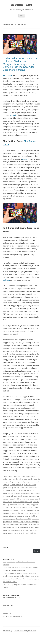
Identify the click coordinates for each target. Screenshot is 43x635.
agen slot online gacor (19, 479)
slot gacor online (30, 510)
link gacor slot (16, 496)
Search (5, 548)
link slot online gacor (28, 496)
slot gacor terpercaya (10, 516)
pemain (25, 159)
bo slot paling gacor (26, 482)
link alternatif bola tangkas (12, 616)
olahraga (6, 280)
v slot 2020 (27, 530)
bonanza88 (7, 613)
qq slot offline (16, 499)
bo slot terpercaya (16, 485)
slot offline (33, 516)
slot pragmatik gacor (15, 530)
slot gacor (17, 507)
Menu (21, 15)
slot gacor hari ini (28, 507)
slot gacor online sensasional (28, 513)
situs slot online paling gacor (28, 505)
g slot (9, 487)
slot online (14, 115)
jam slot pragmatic (24, 493)
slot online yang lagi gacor (21, 527)
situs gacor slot (27, 499)
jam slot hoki (12, 493)
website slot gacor (14, 533)
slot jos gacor (24, 516)
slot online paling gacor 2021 (20, 524)
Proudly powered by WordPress (25, 631)
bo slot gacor (33, 479)
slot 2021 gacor (8, 507)
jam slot (26, 490)
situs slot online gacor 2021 (22, 502)
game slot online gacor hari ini (23, 487)
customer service (32, 476)
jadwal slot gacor (17, 490)
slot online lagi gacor (20, 522)
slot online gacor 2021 (23, 519)
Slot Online (7, 75)
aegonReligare (21, 5)
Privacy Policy (7, 631)
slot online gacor (9, 519)
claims (23, 476)
